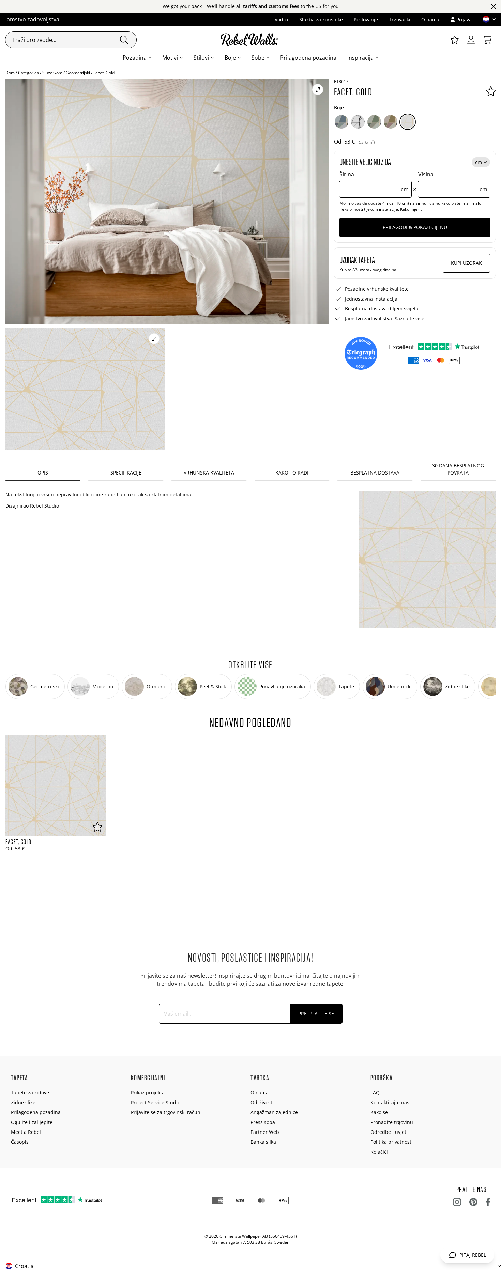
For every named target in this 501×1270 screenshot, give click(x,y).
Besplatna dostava (374, 472)
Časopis (20, 1142)
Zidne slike (23, 1102)
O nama (430, 19)
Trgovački (399, 19)
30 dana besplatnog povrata (458, 469)
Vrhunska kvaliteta (209, 472)
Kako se (379, 1112)
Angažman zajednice (274, 1112)
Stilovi (201, 57)
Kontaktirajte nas (389, 1102)
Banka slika (263, 1142)
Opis (42, 472)
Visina (452, 182)
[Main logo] (250, 40)
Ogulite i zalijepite (31, 1122)
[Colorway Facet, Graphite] (357, 121)
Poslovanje (366, 19)
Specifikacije (125, 472)
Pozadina (135, 57)
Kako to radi (291, 472)
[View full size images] (317, 89)
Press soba (262, 1122)
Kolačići (379, 1151)
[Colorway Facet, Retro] (390, 121)
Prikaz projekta (148, 1092)
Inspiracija (360, 57)
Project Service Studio (155, 1102)
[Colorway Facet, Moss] (374, 121)
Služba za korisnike (321, 19)
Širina (374, 182)
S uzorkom (52, 73)
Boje (230, 57)
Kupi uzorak (466, 263)
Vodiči (281, 19)
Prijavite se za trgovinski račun (165, 1112)
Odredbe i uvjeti (389, 1132)
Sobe (258, 57)
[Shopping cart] (487, 40)
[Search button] (124, 40)
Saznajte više (410, 318)
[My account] (471, 40)
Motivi (170, 57)
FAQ (375, 1092)
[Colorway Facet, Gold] (407, 122)
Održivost (261, 1102)
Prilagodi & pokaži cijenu (415, 227)
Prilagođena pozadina (308, 57)
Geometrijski (78, 73)
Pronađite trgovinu (391, 1122)
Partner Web (264, 1132)
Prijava (464, 19)
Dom (10, 73)
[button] (486, 19)
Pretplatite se (316, 1013)
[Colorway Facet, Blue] (341, 121)
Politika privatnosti (391, 1142)
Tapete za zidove (30, 1092)
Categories (28, 73)
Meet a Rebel (26, 1132)
